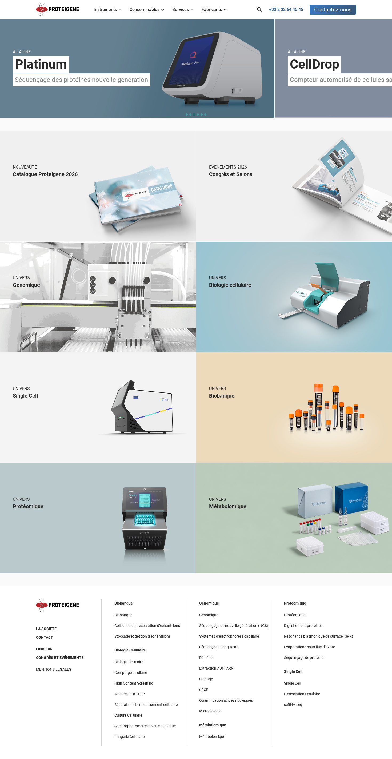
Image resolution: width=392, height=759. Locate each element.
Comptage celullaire (130, 672)
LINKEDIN (44, 649)
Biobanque (123, 603)
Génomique (209, 603)
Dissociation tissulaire (302, 694)
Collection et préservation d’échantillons (147, 625)
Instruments (105, 9)
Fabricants (212, 9)
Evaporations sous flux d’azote (309, 647)
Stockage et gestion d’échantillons (142, 636)
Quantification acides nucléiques (226, 700)
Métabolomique (212, 725)
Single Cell (293, 671)
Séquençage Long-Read (218, 647)
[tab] (187, 114)
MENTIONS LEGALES (53, 669)
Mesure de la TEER (129, 694)
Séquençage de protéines (304, 657)
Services (180, 9)
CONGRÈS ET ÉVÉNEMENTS (60, 657)
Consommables (144, 9)
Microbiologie (210, 711)
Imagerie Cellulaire (129, 736)
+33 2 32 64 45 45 (286, 9)
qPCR (204, 690)
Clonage (206, 679)
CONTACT (44, 637)
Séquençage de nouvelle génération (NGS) (233, 625)
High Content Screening (133, 683)
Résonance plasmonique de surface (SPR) (318, 636)
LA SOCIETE (46, 629)
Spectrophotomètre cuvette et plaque (145, 726)
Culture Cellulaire (128, 715)
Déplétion (207, 657)
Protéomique (295, 603)
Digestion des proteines (303, 625)
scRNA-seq (293, 704)
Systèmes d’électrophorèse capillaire (229, 636)
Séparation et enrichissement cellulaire (146, 704)
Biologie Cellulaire (130, 650)
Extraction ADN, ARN (216, 668)
